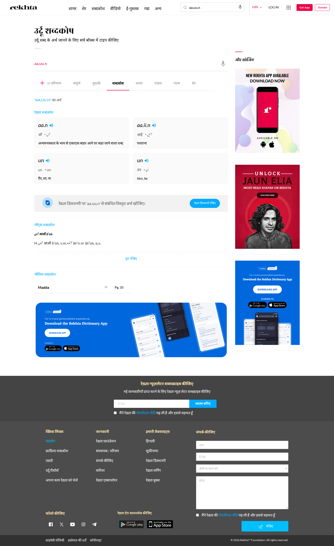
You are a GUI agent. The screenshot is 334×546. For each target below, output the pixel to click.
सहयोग (50, 441)
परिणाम (54, 84)
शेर (194, 84)
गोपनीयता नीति (146, 413)
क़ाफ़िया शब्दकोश (57, 451)
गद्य (146, 8)
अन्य (158, 8)
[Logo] (23, 8)
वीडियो (115, 8)
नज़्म (177, 84)
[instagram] (83, 524)
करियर (100, 470)
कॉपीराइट (96, 540)
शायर (139, 84)
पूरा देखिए (131, 259)
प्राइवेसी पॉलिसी (55, 540)
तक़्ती (49, 461)
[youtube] (72, 524)
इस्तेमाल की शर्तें (77, 540)
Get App (304, 7)
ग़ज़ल (158, 84)
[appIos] (160, 524)
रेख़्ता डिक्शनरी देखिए (205, 203)
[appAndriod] (131, 524)
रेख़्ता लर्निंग (153, 470)
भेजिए (269, 526)
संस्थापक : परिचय (107, 451)
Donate (322, 7)
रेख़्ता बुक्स (153, 480)
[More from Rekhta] (288, 7)
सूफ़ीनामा (152, 451)
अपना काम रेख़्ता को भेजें (62, 480)
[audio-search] (240, 7)
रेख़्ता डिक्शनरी (156, 461)
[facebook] (50, 524)
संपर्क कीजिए (104, 461)
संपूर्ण (76, 84)
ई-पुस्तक (132, 8)
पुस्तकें (96, 84)
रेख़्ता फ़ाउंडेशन (106, 441)
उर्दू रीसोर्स (52, 470)
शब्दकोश (118, 84)
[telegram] (94, 524)
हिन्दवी (150, 441)
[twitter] (61, 524)
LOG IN (274, 7)
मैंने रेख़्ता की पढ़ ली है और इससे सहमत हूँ (156, 413)
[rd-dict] (131, 330)
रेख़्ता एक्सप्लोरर (106, 480)
